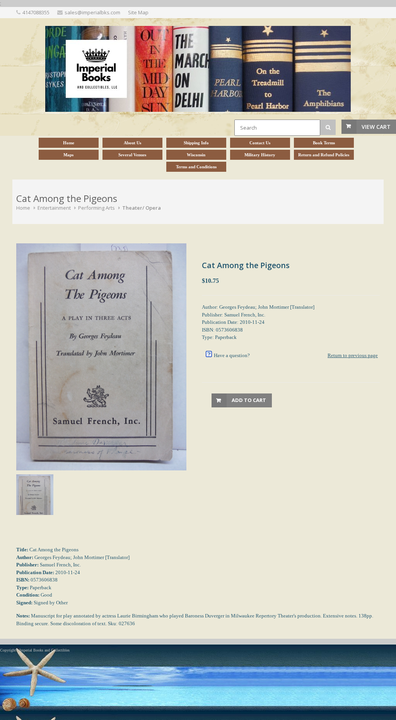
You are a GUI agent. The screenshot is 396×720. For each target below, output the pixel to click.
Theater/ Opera (141, 207)
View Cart (376, 126)
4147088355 (36, 12)
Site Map (138, 12)
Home (23, 207)
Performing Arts (96, 207)
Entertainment (54, 207)
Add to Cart (249, 400)
